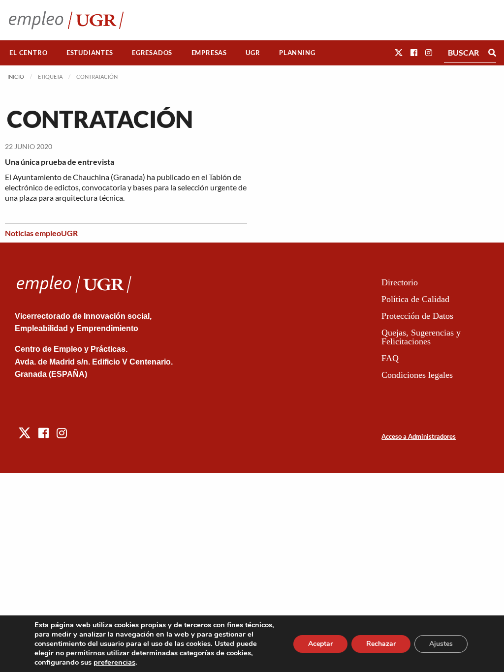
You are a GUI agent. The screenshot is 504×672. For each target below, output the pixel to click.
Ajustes (441, 643)
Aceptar (320, 643)
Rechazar (381, 643)
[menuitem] (28, 52)
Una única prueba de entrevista (59, 161)
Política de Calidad (415, 299)
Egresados (152, 53)
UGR (253, 53)
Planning (297, 53)
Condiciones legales (417, 375)
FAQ (390, 358)
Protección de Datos (417, 316)
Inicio (15, 76)
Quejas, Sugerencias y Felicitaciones (421, 337)
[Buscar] (492, 52)
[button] (399, 52)
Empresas (209, 53)
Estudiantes (89, 53)
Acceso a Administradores (418, 436)
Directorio (399, 282)
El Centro (28, 53)
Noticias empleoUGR (41, 233)
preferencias (114, 662)
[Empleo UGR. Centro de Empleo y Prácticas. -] (66, 20)
